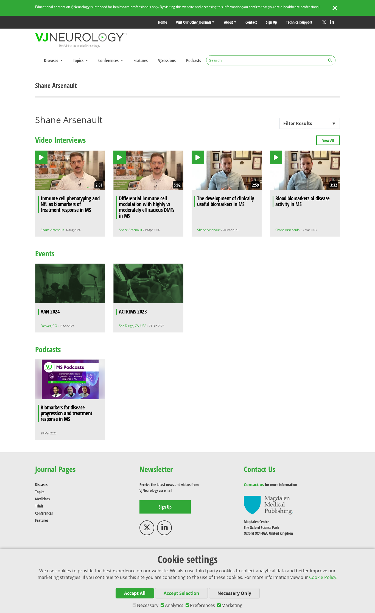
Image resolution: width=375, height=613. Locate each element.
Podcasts (193, 60)
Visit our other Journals (193, 22)
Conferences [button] (109, 60)
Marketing (232, 605)
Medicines (42, 498)
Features (140, 60)
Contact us (254, 484)
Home (162, 22)
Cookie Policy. (323, 577)
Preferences (202, 605)
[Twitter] (324, 22)
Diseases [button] (51, 60)
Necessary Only (234, 593)
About (228, 22)
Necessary (147, 605)
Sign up (271, 22)
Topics (39, 491)
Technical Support (299, 22)
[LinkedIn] (332, 22)
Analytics (174, 605)
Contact (251, 22)
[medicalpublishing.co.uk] (268, 504)
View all (328, 140)
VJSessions (167, 60)
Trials (39, 506)
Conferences (44, 513)
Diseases (41, 484)
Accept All (134, 593)
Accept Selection (181, 593)
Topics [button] (79, 60)
